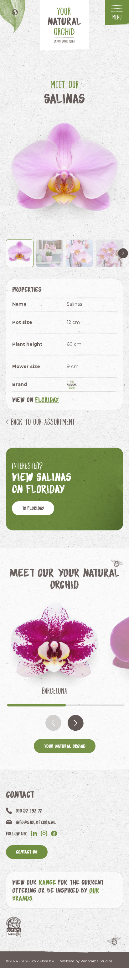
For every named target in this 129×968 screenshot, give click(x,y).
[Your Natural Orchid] (74, 385)
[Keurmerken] (13, 927)
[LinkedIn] (34, 833)
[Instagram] (44, 833)
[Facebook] (54, 833)
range (48, 882)
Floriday (47, 399)
